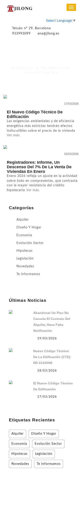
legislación (25, 258)
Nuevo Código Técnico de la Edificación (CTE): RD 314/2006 (52, 357)
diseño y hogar (28, 227)
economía (24, 235)
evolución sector (30, 243)
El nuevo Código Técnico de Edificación (53, 386)
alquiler (22, 219)
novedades (25, 266)
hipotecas (24, 250)
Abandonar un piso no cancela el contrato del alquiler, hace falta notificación (51, 321)
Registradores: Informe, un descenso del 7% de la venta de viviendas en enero (39, 167)
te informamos (28, 274)
